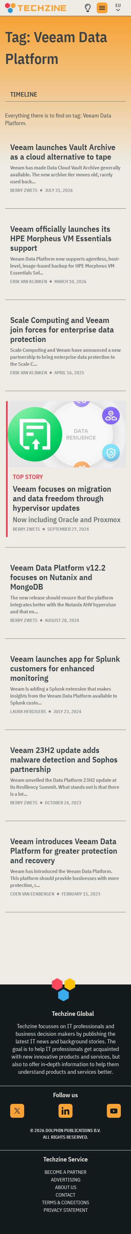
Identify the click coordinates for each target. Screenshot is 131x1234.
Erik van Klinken (28, 281)
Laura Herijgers (28, 711)
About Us (65, 1187)
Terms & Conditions (65, 1202)
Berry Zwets (24, 190)
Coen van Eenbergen (32, 894)
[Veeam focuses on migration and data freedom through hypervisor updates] (67, 434)
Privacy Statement (66, 1210)
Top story (28, 476)
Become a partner (65, 1172)
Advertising (65, 1179)
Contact (65, 1195)
